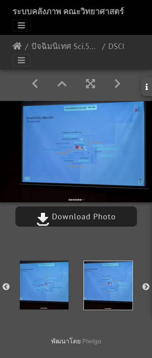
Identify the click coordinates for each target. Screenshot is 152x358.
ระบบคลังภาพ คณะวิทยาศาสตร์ (68, 11)
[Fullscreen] (90, 83)
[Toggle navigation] (21, 25)
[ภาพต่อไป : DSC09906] (118, 83)
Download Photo (82, 216)
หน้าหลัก (17, 46)
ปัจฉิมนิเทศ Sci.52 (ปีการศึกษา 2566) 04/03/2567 (65, 46)
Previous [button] (6, 287)
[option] (44, 285)
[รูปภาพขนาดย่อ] (62, 83)
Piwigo (91, 341)
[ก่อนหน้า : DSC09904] (35, 83)
